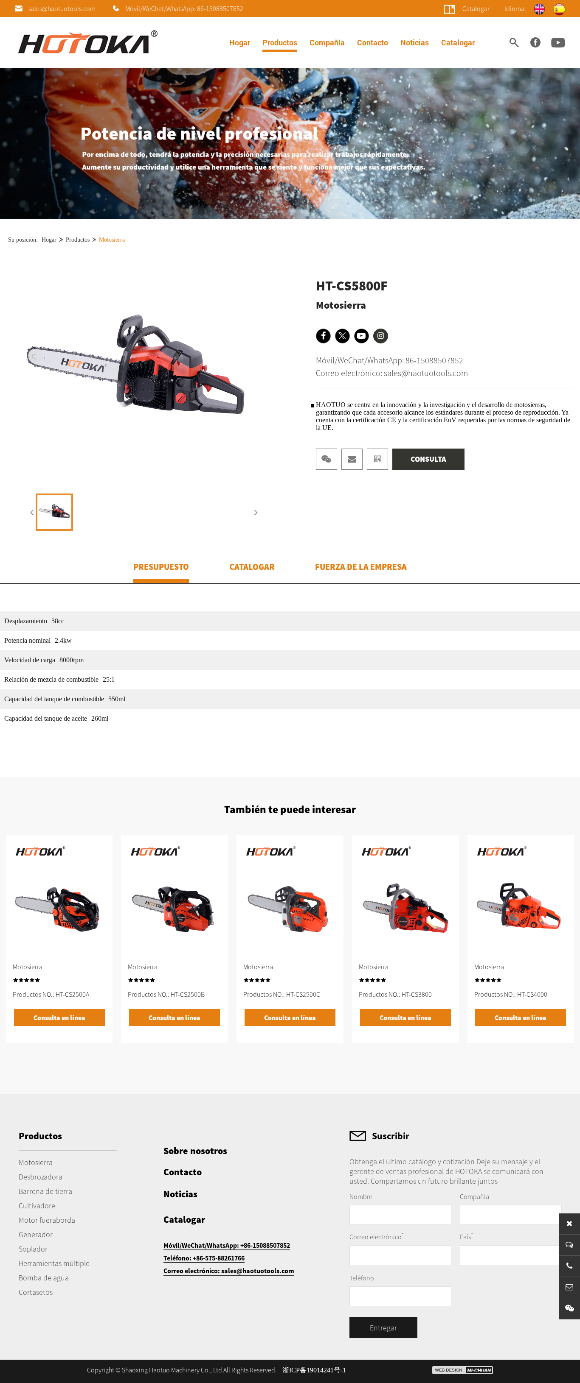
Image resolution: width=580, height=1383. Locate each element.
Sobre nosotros (195, 1151)
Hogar (239, 42)
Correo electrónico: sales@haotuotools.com (392, 373)
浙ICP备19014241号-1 (314, 1370)
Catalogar (458, 42)
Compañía (327, 42)
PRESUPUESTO (161, 566)
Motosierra (112, 240)
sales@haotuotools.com (62, 8)
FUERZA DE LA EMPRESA (361, 566)
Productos (279, 42)
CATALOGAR (252, 566)
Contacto (372, 42)
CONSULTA (428, 459)
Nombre (360, 1196)
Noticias (414, 42)
